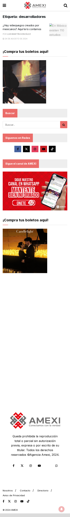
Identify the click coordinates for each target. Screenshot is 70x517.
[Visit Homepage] (35, 5)
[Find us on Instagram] (35, 149)
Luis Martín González (19, 34)
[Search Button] (65, 5)
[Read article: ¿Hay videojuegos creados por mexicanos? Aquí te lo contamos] (58, 29)
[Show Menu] (4, 5)
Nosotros (8, 490)
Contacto (25, 490)
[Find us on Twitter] (26, 149)
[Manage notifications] (61, 509)
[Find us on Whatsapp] (56, 465)
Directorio (43, 490)
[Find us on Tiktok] (52, 149)
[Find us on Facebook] (17, 149)
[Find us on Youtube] (43, 149)
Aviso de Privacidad (14, 495)
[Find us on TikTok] (28, 501)
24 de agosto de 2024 (15, 39)
